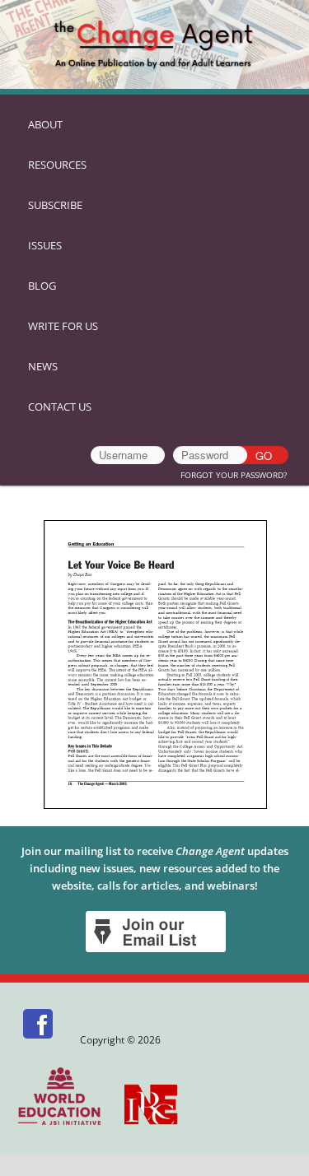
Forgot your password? (233, 475)
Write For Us (63, 325)
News (43, 366)
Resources (57, 164)
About (45, 124)
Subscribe (55, 205)
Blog (42, 285)
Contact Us (59, 406)
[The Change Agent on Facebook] (39, 1040)
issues (45, 245)
